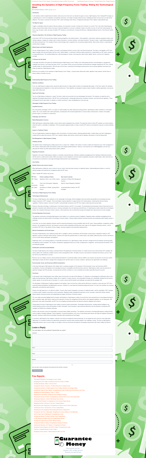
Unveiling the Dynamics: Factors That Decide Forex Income (48, 399)
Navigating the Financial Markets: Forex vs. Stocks (46, 392)
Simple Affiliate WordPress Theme (78, 456)
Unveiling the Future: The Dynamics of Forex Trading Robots (49, 407)
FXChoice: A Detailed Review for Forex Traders (45, 429)
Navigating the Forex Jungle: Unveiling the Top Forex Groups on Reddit (51, 381)
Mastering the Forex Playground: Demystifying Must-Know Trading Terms (52, 409)
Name (33, 347)
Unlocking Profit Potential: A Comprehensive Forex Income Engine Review (52, 401)
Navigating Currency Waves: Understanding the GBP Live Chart (49, 431)
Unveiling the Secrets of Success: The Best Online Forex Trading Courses (95, 1)
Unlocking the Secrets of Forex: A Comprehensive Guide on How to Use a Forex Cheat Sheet (57, 396)
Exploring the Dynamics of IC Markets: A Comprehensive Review (50, 425)
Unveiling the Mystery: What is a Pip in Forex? (45, 383)
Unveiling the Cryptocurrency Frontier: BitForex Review (47, 420)
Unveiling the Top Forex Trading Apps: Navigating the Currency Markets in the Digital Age (56, 412)
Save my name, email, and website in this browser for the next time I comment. (50, 367)
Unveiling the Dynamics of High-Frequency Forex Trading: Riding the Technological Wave (56, 388)
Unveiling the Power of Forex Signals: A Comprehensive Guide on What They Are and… (53, 1)
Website (34, 359)
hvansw (54, 9)
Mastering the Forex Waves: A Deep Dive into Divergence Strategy (50, 394)
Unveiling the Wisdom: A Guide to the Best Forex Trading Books (49, 416)
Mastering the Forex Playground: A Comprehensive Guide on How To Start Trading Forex (55, 405)
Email (33, 353)
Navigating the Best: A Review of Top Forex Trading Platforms (49, 403)
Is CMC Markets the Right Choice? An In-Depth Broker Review (49, 418)
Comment (34, 333)
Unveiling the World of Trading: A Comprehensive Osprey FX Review (50, 422)
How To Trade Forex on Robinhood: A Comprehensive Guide (48, 414)
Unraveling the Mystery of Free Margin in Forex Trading (47, 379)
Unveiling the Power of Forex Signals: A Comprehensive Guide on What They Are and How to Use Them (59, 390)
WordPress (68, 456)
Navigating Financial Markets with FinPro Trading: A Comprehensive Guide (52, 427)
